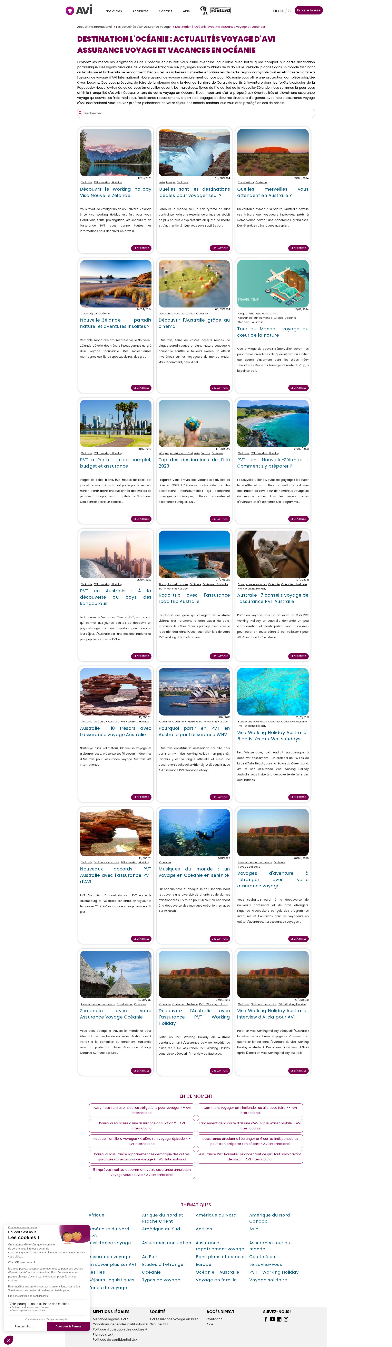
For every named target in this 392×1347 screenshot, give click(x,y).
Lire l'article (141, 248)
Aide (186, 11)
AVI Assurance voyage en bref (173, 1319)
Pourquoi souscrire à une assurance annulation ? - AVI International (142, 1126)
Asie (162, 182)
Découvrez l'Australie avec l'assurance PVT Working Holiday (194, 1017)
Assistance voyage (110, 1243)
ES (289, 10)
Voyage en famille (216, 1280)
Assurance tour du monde (255, 318)
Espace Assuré (309, 10)
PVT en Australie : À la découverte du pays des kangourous (115, 597)
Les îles (190, 313)
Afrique (242, 313)
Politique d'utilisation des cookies (118, 1329)
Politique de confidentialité (114, 1339)
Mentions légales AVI (109, 1319)
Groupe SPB (158, 1324)
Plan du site (102, 1334)
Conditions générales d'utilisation (119, 1324)
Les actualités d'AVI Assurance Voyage (143, 27)
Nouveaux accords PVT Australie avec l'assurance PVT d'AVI (115, 875)
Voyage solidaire (249, 866)
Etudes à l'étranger (163, 1264)
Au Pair (149, 1257)
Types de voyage (161, 1280)
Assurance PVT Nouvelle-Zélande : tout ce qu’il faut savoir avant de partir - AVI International (250, 1157)
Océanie (86, 182)
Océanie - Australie (251, 322)
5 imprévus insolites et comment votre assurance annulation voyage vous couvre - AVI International (142, 1172)
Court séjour (246, 182)
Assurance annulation (166, 1243)
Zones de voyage (108, 1288)
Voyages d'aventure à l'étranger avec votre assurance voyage (273, 879)
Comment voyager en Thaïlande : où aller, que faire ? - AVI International (250, 1110)
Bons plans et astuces (173, 584)
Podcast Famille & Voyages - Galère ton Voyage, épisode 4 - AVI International (141, 1141)
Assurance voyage (171, 313)
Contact (165, 11)
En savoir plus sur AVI (112, 1264)
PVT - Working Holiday (108, 182)
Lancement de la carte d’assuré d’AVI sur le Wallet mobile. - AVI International (250, 1126)
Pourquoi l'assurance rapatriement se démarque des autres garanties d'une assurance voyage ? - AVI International (142, 1157)
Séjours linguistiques (112, 1280)
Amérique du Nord (216, 1215)
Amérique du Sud (259, 313)
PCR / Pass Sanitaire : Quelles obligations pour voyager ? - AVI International (142, 1110)
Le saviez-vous (265, 1264)
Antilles (204, 1229)
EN (282, 10)
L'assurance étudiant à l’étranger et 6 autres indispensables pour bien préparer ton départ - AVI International (250, 1141)
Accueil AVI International (94, 27)
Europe (171, 182)
